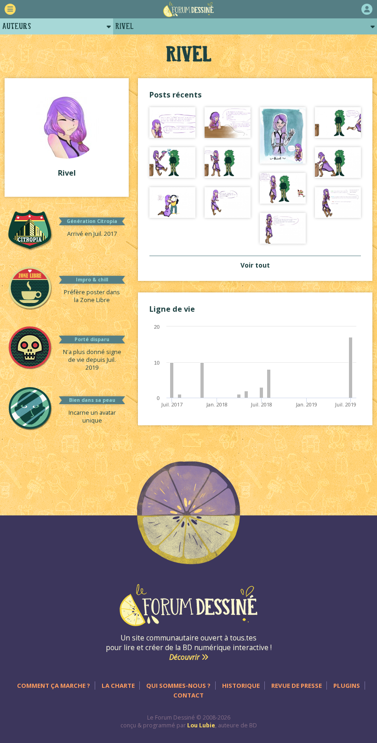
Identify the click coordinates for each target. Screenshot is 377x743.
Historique (241, 685)
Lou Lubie (201, 725)
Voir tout (255, 265)
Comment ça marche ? (53, 685)
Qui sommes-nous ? (178, 685)
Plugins (346, 685)
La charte (118, 685)
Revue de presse (296, 685)
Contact (188, 695)
